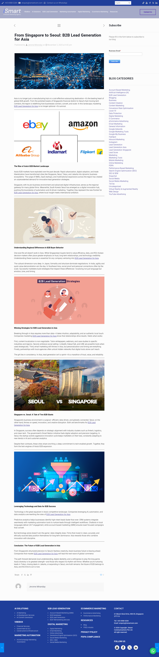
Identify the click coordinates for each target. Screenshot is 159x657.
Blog (85, 625)
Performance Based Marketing (121, 168)
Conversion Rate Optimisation (121, 108)
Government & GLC (23, 629)
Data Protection (115, 113)
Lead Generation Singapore (120, 150)
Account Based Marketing (119, 90)
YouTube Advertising (117, 194)
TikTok (112, 184)
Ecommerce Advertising (91, 613)
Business (112, 100)
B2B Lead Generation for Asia (26, 106)
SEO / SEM (54, 640)
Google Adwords (115, 129)
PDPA (111, 165)
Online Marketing (116, 163)
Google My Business (117, 134)
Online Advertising (56, 633)
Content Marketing (116, 105)
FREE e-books (88, 627)
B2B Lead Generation (117, 95)
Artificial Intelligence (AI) (119, 92)
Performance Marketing (92, 616)
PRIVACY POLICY (89, 632)
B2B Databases (55, 615)
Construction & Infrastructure (27, 631)
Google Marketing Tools (119, 132)
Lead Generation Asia (117, 147)
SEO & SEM (113, 173)
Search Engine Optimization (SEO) (123, 171)
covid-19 (112, 111)
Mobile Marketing (116, 160)
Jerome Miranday (35, 45)
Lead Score (113, 152)
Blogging (112, 98)
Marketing (113, 155)
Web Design (114, 192)
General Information (117, 126)
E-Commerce (114, 118)
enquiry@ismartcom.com (128, 623)
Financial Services (23, 626)
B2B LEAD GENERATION (59, 608)
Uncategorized (115, 186)
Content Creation (116, 103)
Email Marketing (115, 124)
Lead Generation (115, 145)
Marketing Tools (115, 158)
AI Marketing (21, 613)
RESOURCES (87, 620)
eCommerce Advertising (118, 121)
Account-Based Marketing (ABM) (62, 613)
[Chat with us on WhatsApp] (153, 651)
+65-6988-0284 (123, 621)
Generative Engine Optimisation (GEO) (63, 635)
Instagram (113, 142)
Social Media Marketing (118, 181)
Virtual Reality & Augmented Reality (123, 189)
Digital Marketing (116, 116)
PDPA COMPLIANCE (90, 637)
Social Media (114, 178)
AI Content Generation (25, 617)
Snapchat (113, 176)
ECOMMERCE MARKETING (93, 608)
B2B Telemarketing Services (60, 620)
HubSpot (112, 137)
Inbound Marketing (116, 139)
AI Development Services (25, 615)
